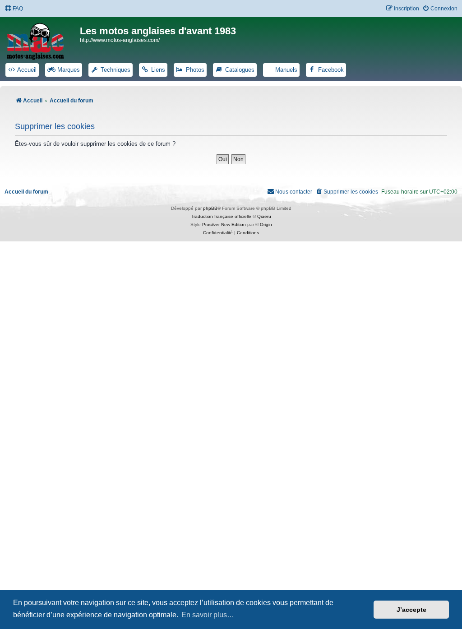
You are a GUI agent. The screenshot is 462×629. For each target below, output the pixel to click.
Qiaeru (264, 216)
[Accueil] (41, 39)
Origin (266, 224)
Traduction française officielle (221, 216)
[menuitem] (14, 9)
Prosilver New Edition (224, 224)
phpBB (210, 208)
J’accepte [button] (411, 609)
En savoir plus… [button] (207, 615)
